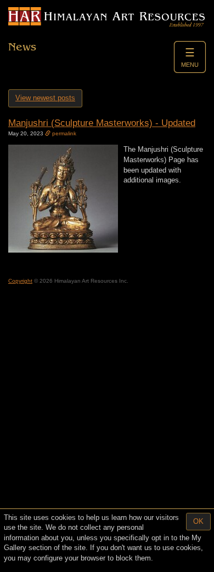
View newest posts (45, 98)
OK (198, 521)
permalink (63, 133)
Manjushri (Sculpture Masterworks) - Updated (101, 123)
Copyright (20, 281)
